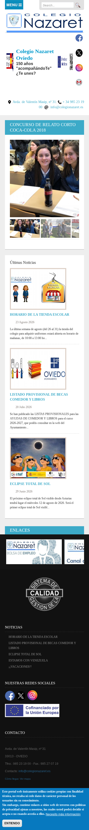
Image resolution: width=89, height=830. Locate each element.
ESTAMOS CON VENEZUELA (28, 660)
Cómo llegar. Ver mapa (18, 778)
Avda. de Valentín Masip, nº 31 (34, 102)
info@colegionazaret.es (66, 107)
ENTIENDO (12, 823)
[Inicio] (44, 22)
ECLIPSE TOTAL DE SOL (30, 484)
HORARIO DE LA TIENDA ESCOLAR (39, 314)
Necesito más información (63, 814)
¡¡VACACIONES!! (20, 666)
